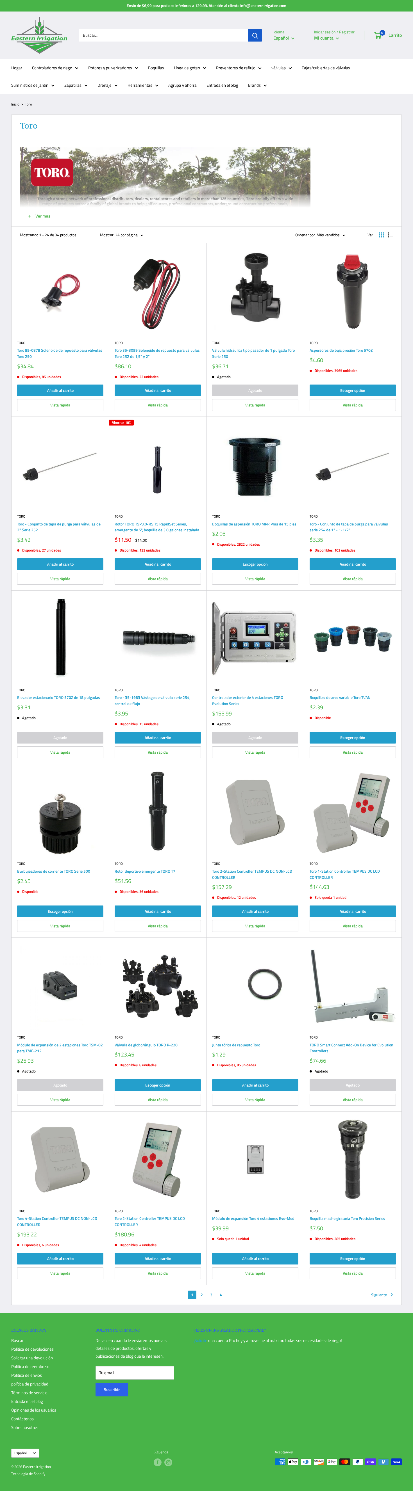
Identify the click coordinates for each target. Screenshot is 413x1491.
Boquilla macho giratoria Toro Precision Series (347, 1218)
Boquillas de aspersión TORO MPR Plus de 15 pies (254, 524)
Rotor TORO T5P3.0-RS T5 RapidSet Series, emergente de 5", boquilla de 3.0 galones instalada (157, 527)
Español (20, 1453)
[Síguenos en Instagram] (168, 1462)
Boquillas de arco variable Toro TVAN (340, 697)
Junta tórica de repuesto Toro (236, 1045)
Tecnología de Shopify (28, 1473)
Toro (21, 343)
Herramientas (140, 85)
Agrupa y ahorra (182, 85)
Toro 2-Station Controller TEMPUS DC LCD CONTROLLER (150, 1221)
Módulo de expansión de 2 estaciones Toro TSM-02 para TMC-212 (60, 1048)
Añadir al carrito (60, 390)
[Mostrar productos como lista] (390, 234)
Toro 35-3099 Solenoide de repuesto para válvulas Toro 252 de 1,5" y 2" (157, 353)
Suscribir (112, 1389)
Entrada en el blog (222, 85)
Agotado (255, 390)
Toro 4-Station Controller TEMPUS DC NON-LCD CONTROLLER (57, 1221)
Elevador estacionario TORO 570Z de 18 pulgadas (58, 697)
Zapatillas (72, 85)
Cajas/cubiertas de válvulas (326, 68)
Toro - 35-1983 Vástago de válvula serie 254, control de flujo (152, 700)
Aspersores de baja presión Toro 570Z (341, 350)
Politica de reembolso (30, 1366)
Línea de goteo (187, 68)
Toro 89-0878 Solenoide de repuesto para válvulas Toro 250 (59, 353)
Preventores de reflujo (235, 68)
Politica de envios (26, 1375)
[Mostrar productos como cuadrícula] (381, 234)
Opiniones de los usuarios (33, 1410)
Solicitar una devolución (32, 1358)
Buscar (17, 1340)
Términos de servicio (29, 1392)
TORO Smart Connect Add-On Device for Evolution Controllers (351, 1048)
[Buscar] (255, 35)
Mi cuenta (324, 38)
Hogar (16, 68)
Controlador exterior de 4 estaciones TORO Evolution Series (247, 700)
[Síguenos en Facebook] (158, 1462)
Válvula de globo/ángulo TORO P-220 (146, 1045)
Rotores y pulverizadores (110, 68)
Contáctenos (22, 1418)
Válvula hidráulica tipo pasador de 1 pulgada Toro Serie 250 (253, 353)
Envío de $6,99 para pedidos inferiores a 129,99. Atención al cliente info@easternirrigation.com (206, 5)
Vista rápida (60, 405)
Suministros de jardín (29, 85)
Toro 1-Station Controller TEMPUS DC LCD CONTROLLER (345, 874)
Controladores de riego (52, 68)
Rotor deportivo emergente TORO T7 (145, 871)
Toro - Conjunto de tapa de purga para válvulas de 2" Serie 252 (59, 527)
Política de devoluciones (32, 1349)
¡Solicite (200, 1340)
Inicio (15, 104)
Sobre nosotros (24, 1427)
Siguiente (379, 1295)
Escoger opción (352, 390)
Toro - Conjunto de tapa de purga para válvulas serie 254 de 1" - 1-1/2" (349, 527)
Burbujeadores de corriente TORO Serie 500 (53, 871)
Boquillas (156, 68)
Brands (254, 85)
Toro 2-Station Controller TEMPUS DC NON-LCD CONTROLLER (252, 874)
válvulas (278, 68)
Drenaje (104, 85)
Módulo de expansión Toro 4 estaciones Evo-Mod (253, 1218)
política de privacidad (29, 1384)
